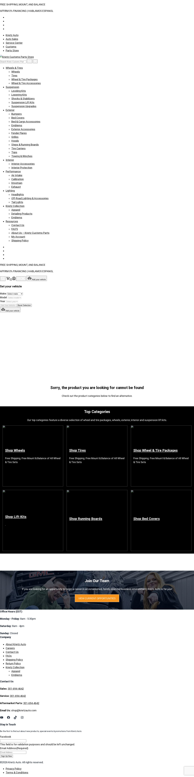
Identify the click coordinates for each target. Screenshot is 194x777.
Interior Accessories (23, 163)
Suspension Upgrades (23, 106)
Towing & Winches (21, 156)
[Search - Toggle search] (3, 278)
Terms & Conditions (17, 772)
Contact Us (17, 225)
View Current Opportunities (97, 598)
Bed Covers (17, 117)
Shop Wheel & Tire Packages (155, 450)
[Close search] (35, 61)
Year (3, 301)
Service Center (14, 42)
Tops (14, 152)
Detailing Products (21, 213)
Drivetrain (16, 182)
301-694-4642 (16, 688)
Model (4, 297)
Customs (11, 46)
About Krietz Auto (16, 644)
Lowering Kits (19, 94)
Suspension (12, 87)
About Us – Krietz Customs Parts (30, 232)
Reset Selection (24, 305)
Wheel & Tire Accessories (26, 83)
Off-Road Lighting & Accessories (30, 198)
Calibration (17, 179)
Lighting (10, 190)
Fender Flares (19, 133)
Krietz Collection (15, 206)
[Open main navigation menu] (21, 278)
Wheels (15, 71)
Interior (10, 159)
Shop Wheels (15, 450)
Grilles (14, 136)
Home (11, 343)
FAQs (9, 655)
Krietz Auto (12, 35)
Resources (12, 221)
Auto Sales (12, 39)
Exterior (10, 110)
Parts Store (12, 50)
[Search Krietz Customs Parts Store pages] (29, 61)
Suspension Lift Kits (22, 102)
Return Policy (13, 663)
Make (3, 293)
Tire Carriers (18, 148)
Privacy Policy (13, 768)
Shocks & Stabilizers (23, 98)
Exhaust (16, 186)
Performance (13, 171)
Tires (14, 75)
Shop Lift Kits (15, 517)
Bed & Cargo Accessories (25, 121)
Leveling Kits (18, 90)
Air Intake (16, 175)
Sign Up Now (6, 756)
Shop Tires (77, 450)
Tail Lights (17, 202)
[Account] (14, 279)
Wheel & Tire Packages (24, 79)
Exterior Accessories (23, 129)
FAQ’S (14, 229)
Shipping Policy (20, 240)
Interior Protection (21, 167)
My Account (18, 236)
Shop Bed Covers (146, 519)
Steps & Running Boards (25, 144)
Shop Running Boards (85, 519)
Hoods (15, 140)
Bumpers (16, 113)
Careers (10, 648)
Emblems (16, 125)
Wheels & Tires (14, 67)
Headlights (17, 194)
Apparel (15, 209)
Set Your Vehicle (8, 305)
